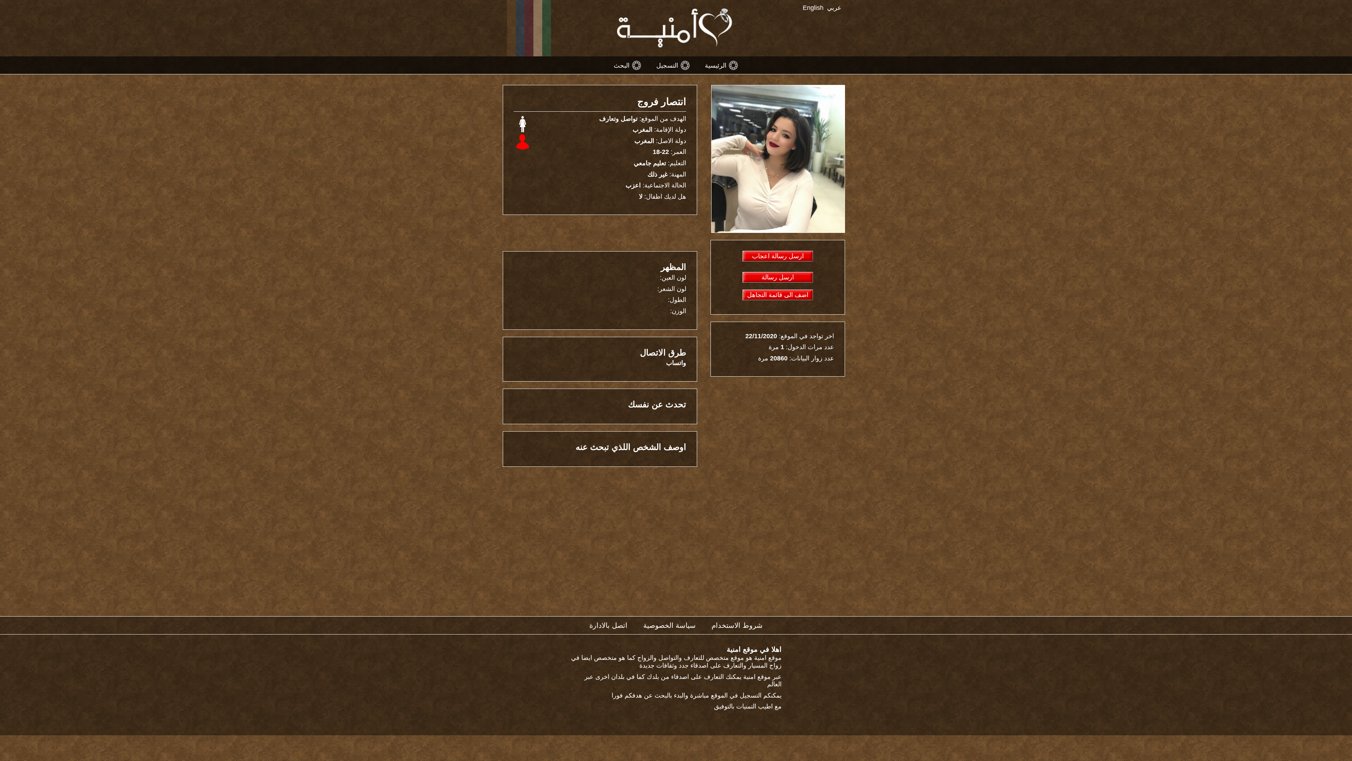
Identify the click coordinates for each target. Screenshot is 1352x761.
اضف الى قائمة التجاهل (777, 294)
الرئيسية (715, 65)
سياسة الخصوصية (669, 625)
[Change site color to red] (529, 28)
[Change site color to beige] (537, 28)
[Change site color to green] (546, 28)
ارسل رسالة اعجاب (778, 256)
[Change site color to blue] (520, 28)
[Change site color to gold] (511, 28)
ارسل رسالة (778, 277)
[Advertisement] (602, 232)
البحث (622, 65)
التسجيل (667, 65)
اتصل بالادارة (608, 625)
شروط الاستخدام (737, 625)
